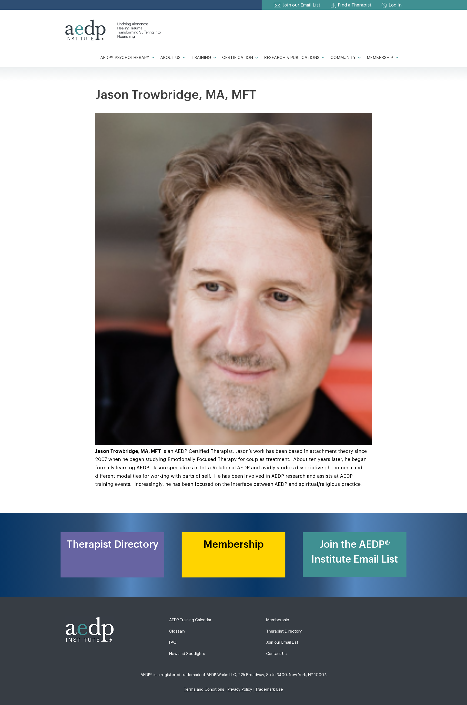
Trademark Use (269, 689)
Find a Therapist (355, 5)
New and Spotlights (187, 654)
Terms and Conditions (204, 689)
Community (343, 58)
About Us (170, 58)
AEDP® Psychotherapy (124, 58)
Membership (380, 58)
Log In (395, 5)
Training (201, 58)
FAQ (172, 642)
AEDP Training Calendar (190, 620)
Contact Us (276, 654)
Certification (237, 58)
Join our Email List (302, 5)
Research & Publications (291, 58)
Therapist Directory (284, 631)
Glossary (177, 631)
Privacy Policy (240, 689)
